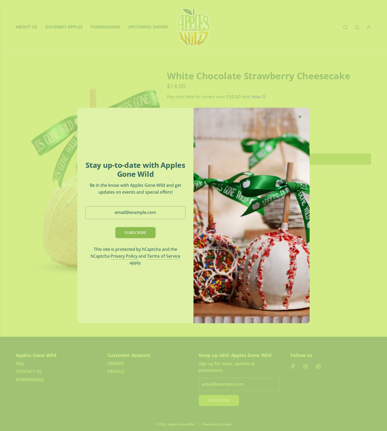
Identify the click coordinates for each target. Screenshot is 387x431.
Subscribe (135, 232)
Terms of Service (163, 256)
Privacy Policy (124, 256)
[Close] (300, 117)
